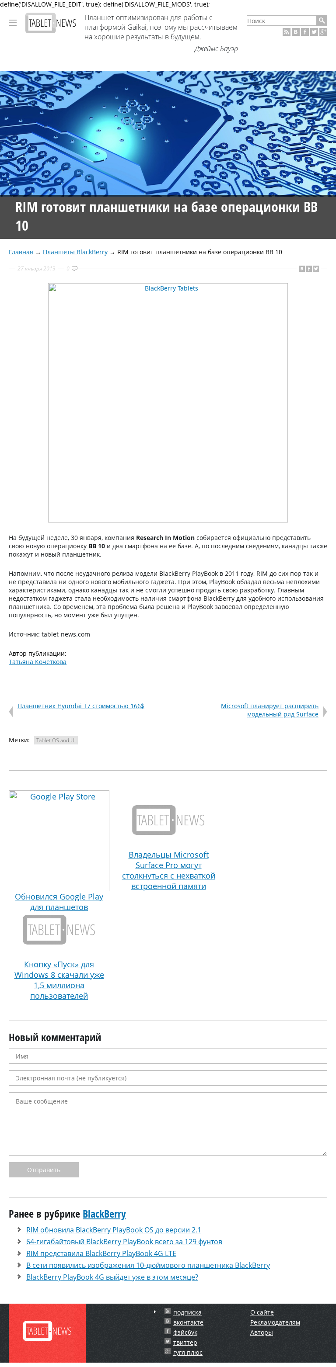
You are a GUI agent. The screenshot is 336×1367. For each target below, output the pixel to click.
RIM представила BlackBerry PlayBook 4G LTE (101, 1253)
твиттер (185, 1342)
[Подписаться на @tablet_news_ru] (314, 32)
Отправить (43, 1170)
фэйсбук (185, 1332)
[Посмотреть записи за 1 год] (155, 1311)
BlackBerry (104, 1213)
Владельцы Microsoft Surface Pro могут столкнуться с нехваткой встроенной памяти (168, 870)
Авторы (261, 1332)
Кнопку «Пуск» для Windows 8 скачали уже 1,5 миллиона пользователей (59, 980)
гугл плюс (188, 1352)
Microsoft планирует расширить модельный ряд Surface (269, 710)
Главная (21, 252)
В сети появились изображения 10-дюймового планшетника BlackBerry (148, 1265)
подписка (187, 1312)
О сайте (262, 1312)
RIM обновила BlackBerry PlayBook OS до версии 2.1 (113, 1230)
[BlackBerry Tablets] (168, 520)
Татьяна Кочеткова (37, 662)
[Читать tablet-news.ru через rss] (286, 32)
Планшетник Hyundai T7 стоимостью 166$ (81, 706)
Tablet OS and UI (56, 740)
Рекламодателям (275, 1322)
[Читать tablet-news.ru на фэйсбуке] (305, 32)
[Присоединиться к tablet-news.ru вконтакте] (296, 32)
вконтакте (188, 1322)
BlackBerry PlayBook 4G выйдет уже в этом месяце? (112, 1277)
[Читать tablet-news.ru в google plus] (323, 32)
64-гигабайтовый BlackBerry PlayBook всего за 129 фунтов (124, 1241)
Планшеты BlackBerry (75, 252)
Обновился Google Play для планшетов (59, 901)
